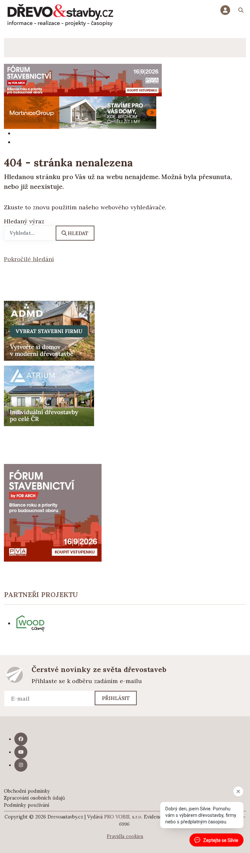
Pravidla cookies (125, 836)
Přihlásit (116, 698)
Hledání (240, 11)
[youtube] (20, 752)
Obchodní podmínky (27, 791)
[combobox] (30, 233)
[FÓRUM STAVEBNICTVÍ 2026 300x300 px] (53, 512)
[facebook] (20, 739)
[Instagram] (20, 765)
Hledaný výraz (24, 221)
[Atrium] (49, 395)
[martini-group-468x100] (80, 112)
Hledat (78, 233)
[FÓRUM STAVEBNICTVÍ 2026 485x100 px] (83, 79)
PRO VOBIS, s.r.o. (123, 817)
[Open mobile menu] (13, 47)
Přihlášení (226, 10)
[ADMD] (49, 330)
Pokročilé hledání (29, 259)
